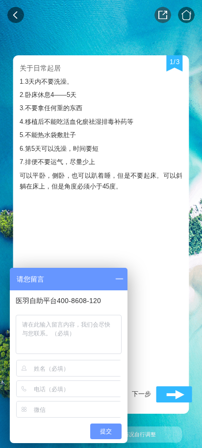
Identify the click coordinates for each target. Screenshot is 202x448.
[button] (159, 394)
